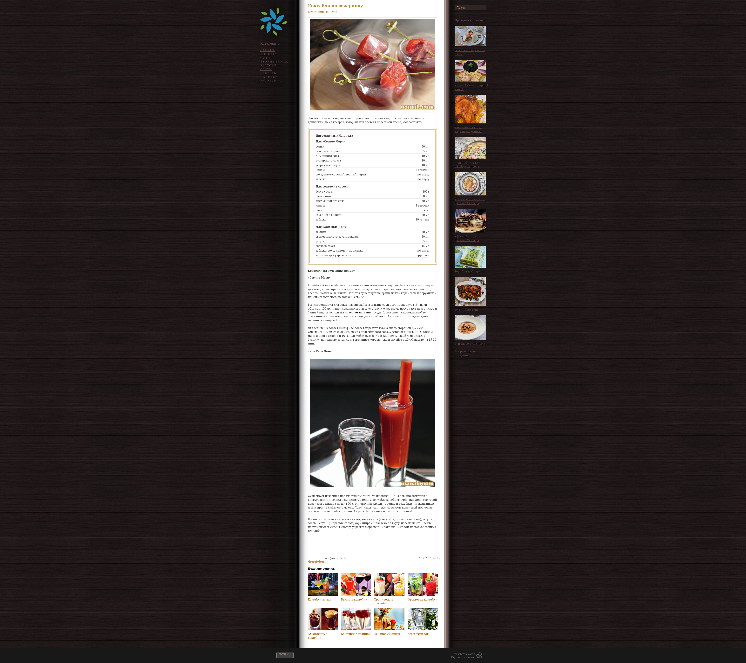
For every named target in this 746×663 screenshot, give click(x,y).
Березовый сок (418, 634)
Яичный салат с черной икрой (471, 87)
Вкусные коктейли (354, 599)
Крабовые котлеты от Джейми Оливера (470, 201)
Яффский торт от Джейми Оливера (467, 238)
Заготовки (270, 80)
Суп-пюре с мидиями (470, 343)
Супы (265, 58)
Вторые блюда (274, 61)
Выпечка (268, 54)
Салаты (267, 50)
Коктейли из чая (319, 599)
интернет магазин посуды (364, 312)
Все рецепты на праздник (466, 353)
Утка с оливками (466, 310)
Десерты (268, 73)
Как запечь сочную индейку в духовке (468, 129)
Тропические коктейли (383, 601)
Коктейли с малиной (356, 634)
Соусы (266, 69)
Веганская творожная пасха (470, 52)
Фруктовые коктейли (422, 599)
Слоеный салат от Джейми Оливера (467, 164)
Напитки (269, 77)
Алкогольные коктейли (317, 636)
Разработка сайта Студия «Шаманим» (463, 655)
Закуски (268, 65)
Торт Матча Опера (467, 271)
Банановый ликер (387, 634)
